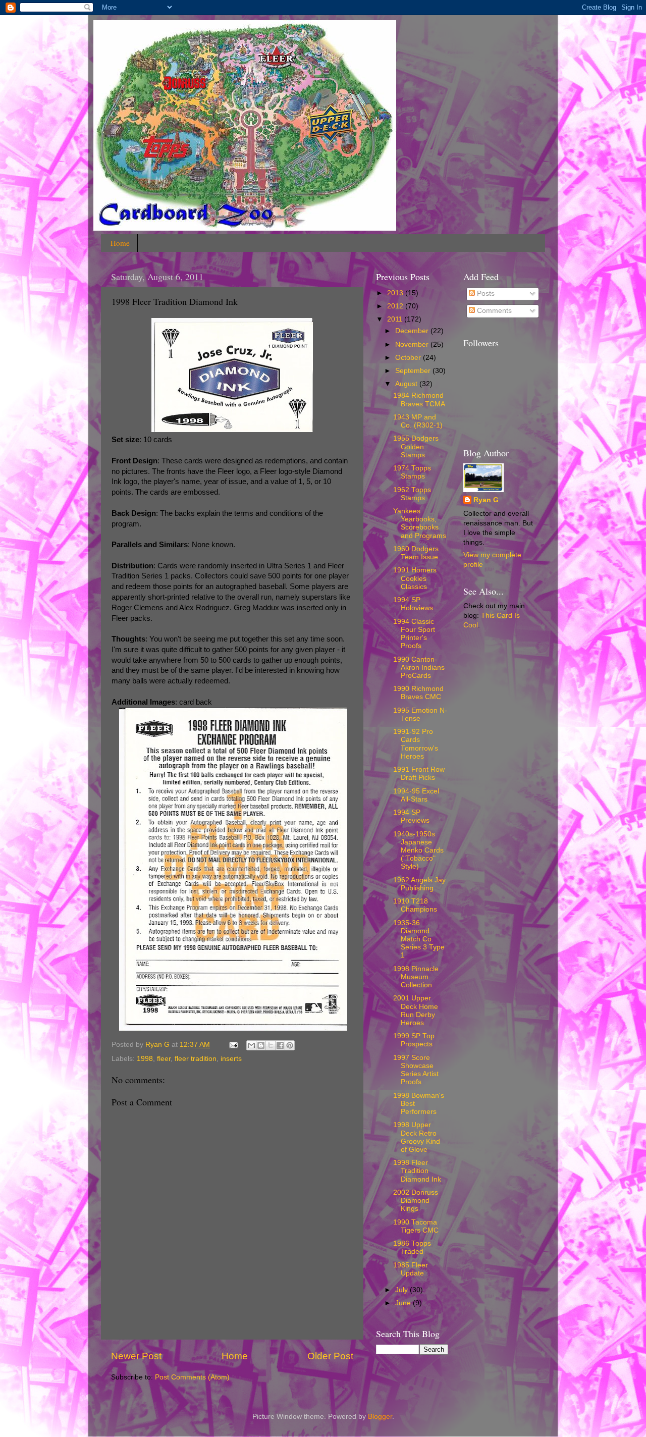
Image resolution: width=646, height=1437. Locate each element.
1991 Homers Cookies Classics (415, 578)
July (402, 1290)
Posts (485, 293)
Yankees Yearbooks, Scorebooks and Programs (419, 523)
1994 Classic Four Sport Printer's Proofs (414, 634)
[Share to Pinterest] (290, 1045)
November (412, 344)
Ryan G (486, 500)
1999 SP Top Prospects (414, 1040)
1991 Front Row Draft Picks (419, 773)
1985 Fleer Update (410, 1269)
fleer (164, 1058)
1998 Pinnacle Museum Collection (416, 977)
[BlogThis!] (261, 1045)
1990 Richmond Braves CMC (418, 693)
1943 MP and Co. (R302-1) (418, 421)
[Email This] (251, 1045)
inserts (231, 1058)
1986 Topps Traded (412, 1247)
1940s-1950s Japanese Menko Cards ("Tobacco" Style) (418, 850)
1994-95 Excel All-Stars (416, 795)
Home (120, 243)
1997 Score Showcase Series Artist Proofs (416, 1070)
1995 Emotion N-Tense (420, 714)
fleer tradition (196, 1058)
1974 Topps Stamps (412, 472)
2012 (396, 306)
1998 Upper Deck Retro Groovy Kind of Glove (416, 1137)
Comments (493, 310)
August (407, 384)
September (414, 371)
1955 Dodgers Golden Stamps (416, 446)
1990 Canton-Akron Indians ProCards (419, 667)
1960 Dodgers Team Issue (416, 553)
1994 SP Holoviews (413, 604)
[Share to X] (270, 1045)
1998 (145, 1058)
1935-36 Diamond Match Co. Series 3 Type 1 (419, 939)
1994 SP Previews (411, 816)
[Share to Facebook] (280, 1045)
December (412, 331)
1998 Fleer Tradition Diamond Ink (417, 1171)
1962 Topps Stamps (412, 494)
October (409, 357)
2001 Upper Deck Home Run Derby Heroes (415, 1010)
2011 (395, 319)
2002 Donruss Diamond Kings (415, 1200)
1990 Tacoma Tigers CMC (416, 1226)
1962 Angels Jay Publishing (419, 884)
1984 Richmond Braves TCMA (419, 399)
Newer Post (136, 1356)
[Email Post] (233, 1044)
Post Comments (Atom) (192, 1377)
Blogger (380, 1416)
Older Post (330, 1356)
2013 (396, 293)
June (404, 1303)
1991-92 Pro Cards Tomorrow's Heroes (415, 744)
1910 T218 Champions (415, 905)
